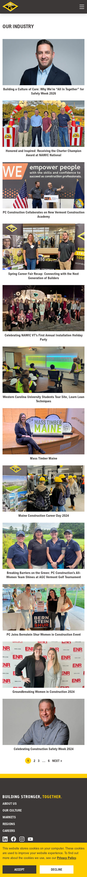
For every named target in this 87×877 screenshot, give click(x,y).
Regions (9, 824)
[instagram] (21, 839)
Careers (9, 830)
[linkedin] (5, 839)
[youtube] (30, 839)
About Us (9, 803)
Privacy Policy (66, 858)
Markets (9, 817)
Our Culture (12, 810)
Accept (19, 869)
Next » (57, 761)
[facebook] (13, 839)
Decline (56, 869)
